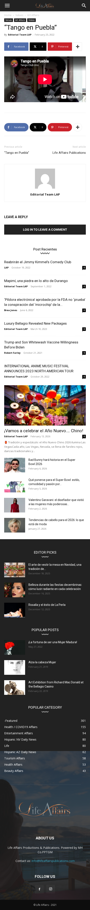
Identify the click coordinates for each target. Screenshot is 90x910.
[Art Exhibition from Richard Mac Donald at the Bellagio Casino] (14, 687)
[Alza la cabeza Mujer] (14, 667)
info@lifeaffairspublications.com (53, 861)
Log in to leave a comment (45, 229)
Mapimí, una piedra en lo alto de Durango (36, 281)
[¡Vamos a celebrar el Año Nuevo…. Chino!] (45, 405)
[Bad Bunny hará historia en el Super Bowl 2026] (14, 465)
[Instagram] (50, 889)
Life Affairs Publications (69, 153)
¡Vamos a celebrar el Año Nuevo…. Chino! (43, 430)
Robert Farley (12, 352)
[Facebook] (39, 889)
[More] (77, 46)
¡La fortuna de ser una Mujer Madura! (52, 642)
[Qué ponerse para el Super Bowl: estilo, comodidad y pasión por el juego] (14, 485)
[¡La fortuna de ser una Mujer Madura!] (14, 647)
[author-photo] (45, 188)
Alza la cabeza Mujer (42, 662)
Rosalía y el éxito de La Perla (47, 604)
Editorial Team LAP (19, 34)
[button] (7, 5)
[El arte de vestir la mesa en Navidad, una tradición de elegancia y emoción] (14, 570)
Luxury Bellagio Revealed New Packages (35, 323)
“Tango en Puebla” (16, 153)
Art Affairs (33, 15)
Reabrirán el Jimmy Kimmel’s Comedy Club (37, 262)
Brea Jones (10, 310)
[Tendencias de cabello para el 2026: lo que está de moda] (14, 525)
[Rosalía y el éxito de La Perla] (14, 610)
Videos (31, 20)
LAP (6, 267)
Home (8, 15)
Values (19, 15)
